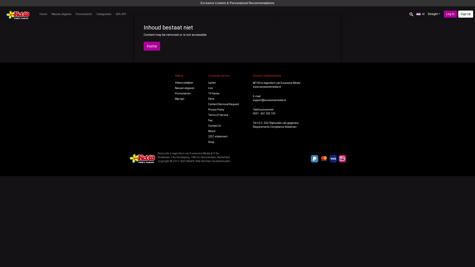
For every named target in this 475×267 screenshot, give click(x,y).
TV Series (214, 93)
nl (423, 14)
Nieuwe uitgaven (61, 14)
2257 (267, 122)
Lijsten (212, 82)
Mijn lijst (179, 98)
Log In (450, 14)
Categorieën (103, 14)
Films (211, 98)
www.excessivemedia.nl (267, 86)
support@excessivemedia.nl (269, 100)
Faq (210, 120)
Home (43, 14)
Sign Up (466, 14)
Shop (211, 142)
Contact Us (214, 125)
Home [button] (152, 46)
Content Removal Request (223, 104)
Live (210, 88)
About (211, 131)
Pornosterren (84, 14)
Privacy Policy (216, 109)
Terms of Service (218, 114)
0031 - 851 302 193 (264, 113)
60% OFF (121, 14)
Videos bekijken (184, 82)
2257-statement (217, 136)
